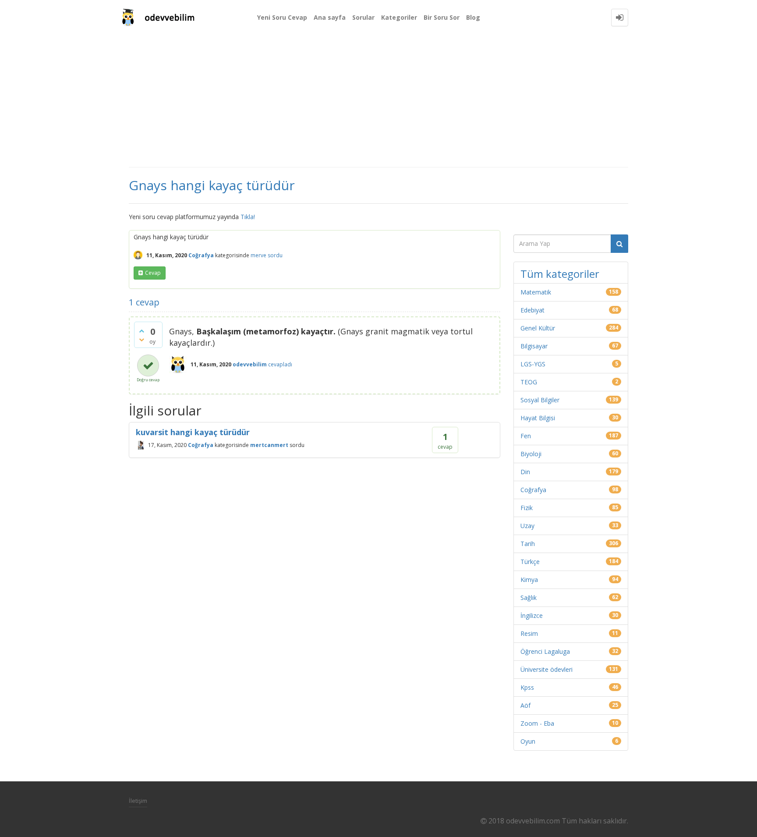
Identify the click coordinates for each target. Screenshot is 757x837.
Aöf (525, 705)
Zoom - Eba (537, 723)
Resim (529, 633)
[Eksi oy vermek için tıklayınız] (141, 339)
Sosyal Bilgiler (539, 400)
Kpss (527, 687)
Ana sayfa (330, 17)
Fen (525, 436)
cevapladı (280, 364)
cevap (153, 273)
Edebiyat (532, 310)
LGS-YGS (532, 364)
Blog (473, 17)
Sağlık (528, 597)
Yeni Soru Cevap (282, 17)
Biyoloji (530, 454)
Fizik (526, 508)
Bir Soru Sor (442, 17)
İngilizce (531, 615)
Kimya (529, 579)
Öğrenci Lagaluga (545, 651)
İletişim (138, 801)
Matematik (535, 292)
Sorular (363, 17)
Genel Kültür (537, 328)
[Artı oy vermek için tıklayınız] (141, 331)
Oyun (527, 741)
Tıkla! (248, 217)
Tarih (527, 543)
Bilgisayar (534, 346)
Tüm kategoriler (559, 273)
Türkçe (530, 561)
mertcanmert (269, 445)
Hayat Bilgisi (537, 418)
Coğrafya (201, 255)
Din (525, 472)
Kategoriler (399, 17)
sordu (275, 255)
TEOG (528, 382)
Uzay (527, 525)
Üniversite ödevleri (546, 669)
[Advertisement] (378, 100)
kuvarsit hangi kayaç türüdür (193, 432)
